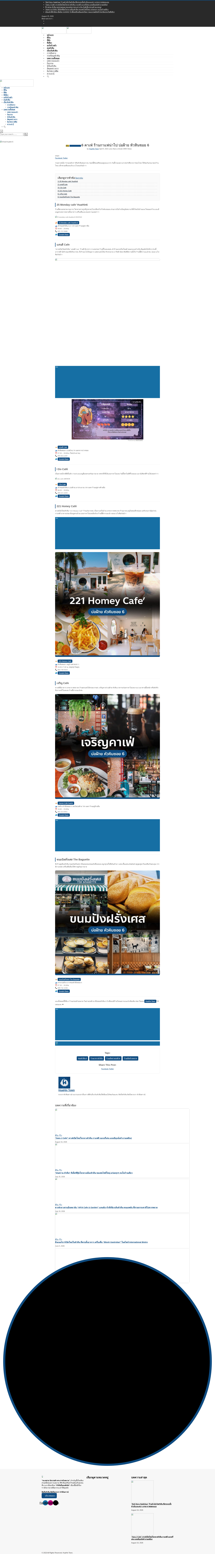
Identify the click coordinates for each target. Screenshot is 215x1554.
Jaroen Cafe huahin (66, 803)
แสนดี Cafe (63, 447)
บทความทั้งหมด (53, 58)
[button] (49, 1495)
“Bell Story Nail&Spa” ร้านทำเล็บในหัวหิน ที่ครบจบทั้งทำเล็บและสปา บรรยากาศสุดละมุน (77, 2)
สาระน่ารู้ (10, 124)
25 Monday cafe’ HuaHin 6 (68, 223)
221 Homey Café (65, 661)
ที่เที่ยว (6, 95)
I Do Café (62, 484)
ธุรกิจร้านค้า (8, 97)
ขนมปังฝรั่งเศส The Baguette (69, 979)
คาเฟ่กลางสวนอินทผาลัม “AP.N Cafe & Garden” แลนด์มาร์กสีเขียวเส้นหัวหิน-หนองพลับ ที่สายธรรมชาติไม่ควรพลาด (106, 1207)
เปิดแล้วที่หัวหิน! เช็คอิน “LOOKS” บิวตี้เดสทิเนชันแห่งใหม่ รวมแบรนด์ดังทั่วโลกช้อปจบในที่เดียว (80, 12)
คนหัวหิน (7, 100)
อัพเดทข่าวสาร (53, 68)
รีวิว (60, 1135)
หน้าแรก (7, 88)
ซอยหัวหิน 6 (82, 1058)
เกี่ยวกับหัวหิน (52, 51)
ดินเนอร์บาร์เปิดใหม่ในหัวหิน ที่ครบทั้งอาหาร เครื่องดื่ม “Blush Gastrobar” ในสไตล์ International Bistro (101, 1242)
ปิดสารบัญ (79, 178)
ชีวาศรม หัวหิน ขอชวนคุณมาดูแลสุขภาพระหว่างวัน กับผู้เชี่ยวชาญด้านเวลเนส (73, 7)
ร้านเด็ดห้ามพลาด (130, 1058)
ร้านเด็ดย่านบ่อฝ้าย (113, 1058)
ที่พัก (5, 92)
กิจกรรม (50, 63)
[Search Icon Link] (48, 76)
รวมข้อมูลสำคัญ (12, 107)
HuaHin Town (94, 149)
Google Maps (64, 234)
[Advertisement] (107, 381)
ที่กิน (5, 90)
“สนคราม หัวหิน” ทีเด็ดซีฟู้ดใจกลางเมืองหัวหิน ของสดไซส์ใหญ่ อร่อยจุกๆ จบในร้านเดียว (76, 9)
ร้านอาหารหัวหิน (97, 1058)
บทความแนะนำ (53, 61)
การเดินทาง (51, 53)
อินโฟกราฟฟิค (52, 71)
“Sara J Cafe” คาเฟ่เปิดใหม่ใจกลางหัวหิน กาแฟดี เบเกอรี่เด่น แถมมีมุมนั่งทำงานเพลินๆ (76, 5)
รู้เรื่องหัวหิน (51, 66)
